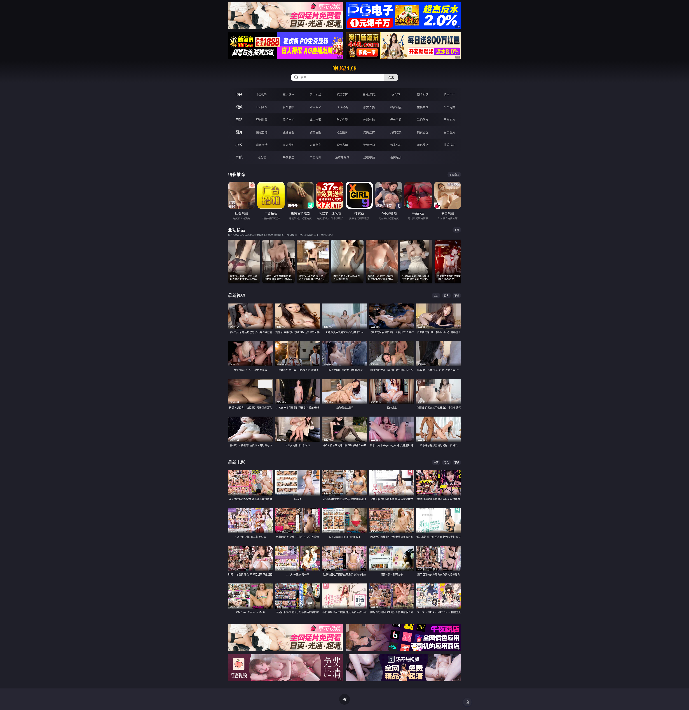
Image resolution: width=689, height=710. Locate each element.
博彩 (239, 94)
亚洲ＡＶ (262, 107)
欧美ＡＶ (315, 107)
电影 (239, 119)
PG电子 (262, 95)
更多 (456, 295)
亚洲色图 (288, 132)
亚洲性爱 (262, 120)
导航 (239, 157)
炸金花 (396, 95)
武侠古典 (342, 145)
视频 (239, 107)
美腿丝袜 (369, 132)
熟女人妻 (369, 107)
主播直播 (422, 107)
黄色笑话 (422, 145)
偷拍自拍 (288, 120)
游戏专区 (342, 95)
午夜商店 (288, 157)
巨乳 (446, 295)
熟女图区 (422, 132)
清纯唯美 (396, 132)
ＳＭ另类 (449, 107)
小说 (239, 144)
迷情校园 (369, 145)
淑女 (446, 462)
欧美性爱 (342, 120)
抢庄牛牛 (449, 95)
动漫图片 (342, 132)
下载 (456, 230)
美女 (436, 295)
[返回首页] (467, 702)
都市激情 (262, 145)
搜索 (391, 77)
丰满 (436, 462)
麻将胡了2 (369, 95)
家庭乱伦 (288, 145)
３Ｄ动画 (342, 107)
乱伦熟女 (422, 120)
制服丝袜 (369, 120)
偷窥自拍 (262, 132)
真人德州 (288, 95)
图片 (239, 132)
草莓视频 (315, 157)
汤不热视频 (342, 157)
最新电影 (236, 462)
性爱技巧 (449, 145)
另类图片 (449, 132)
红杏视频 (369, 157)
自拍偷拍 (288, 107)
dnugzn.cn (344, 68)
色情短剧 (396, 157)
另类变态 (449, 120)
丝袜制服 (396, 107)
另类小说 (396, 145)
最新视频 (236, 295)
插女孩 (261, 157)
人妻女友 (315, 145)
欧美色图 (315, 132)
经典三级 (396, 120)
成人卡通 (315, 120)
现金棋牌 (422, 95)
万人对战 (315, 95)
